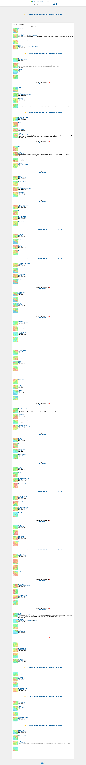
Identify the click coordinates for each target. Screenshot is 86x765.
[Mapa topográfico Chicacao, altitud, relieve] (15, 60)
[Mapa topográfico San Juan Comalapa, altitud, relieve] (15, 427)
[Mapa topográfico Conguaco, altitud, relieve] (15, 703)
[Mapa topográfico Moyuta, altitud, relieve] (15, 708)
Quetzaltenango (24, 35)
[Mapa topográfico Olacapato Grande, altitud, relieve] (15, 334)
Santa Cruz (35, 620)
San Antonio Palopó (22, 496)
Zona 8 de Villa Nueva (22, 75)
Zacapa (19, 361)
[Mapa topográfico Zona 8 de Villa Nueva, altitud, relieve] (15, 77)
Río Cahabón (20, 677)
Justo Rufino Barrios (22, 501)
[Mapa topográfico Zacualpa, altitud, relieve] (15, 130)
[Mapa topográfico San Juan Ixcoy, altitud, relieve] (15, 714)
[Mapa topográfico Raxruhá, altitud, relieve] (15, 514)
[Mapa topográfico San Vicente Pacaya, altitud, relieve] (15, 194)
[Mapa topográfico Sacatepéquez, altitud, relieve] (15, 223)
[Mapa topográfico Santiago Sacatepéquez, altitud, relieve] (15, 509)
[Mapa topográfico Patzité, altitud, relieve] (15, 527)
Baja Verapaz (24, 251)
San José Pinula (21, 584)
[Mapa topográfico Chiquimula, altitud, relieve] (15, 358)
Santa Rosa (24, 177)
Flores (19, 152)
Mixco (19, 589)
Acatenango (20, 98)
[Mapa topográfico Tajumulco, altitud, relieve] (15, 135)
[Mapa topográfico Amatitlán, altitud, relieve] (15, 615)
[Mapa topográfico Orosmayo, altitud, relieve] (15, 339)
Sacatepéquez (21, 221)
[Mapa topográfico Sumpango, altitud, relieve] (15, 644)
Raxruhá (20, 512)
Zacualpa (20, 128)
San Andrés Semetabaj (23, 40)
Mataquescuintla (21, 536)
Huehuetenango (21, 298)
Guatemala (20, 28)
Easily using (44, 14)
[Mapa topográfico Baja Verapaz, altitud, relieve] (15, 270)
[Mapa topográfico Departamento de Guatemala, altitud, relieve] (15, 265)
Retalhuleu (20, 390)
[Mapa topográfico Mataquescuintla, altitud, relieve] (15, 538)
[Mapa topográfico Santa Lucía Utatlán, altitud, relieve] (15, 690)
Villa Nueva (34, 76)
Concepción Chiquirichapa (23, 478)
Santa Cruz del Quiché (28, 164)
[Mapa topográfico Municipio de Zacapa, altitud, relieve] (15, 602)
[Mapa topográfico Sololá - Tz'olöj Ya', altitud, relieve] (15, 310)
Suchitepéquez (24, 59)
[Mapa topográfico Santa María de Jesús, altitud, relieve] (15, 410)
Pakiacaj (20, 163)
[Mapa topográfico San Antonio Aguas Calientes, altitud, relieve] (15, 737)
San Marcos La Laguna (23, 717)
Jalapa (19, 210)
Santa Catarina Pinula (22, 530)
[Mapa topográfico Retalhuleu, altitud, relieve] (15, 392)
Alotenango (20, 659)
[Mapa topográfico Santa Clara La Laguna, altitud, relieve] (15, 119)
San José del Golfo (22, 181)
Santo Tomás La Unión (23, 379)
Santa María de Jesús (22, 408)
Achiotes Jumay (30, 620)
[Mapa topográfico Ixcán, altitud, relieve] (15, 749)
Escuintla (20, 69)
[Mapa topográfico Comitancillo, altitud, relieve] (15, 556)
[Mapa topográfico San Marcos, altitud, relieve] (15, 241)
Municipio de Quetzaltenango (32, 35)
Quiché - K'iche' (21, 292)
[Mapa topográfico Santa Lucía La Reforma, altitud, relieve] (15, 650)
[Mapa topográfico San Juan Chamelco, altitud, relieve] (15, 597)
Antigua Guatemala (22, 454)
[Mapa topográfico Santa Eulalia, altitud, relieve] (15, 543)
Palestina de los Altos (22, 483)
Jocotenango (21, 730)
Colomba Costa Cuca (22, 350)
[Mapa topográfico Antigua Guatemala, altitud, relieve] (15, 456)
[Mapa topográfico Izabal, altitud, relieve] (15, 89)
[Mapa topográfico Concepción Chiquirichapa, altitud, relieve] (15, 480)
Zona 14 (19, 122)
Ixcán (19, 747)
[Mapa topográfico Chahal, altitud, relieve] (15, 626)
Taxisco (19, 630)
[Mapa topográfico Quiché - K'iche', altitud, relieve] (15, 294)
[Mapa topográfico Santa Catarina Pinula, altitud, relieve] (15, 532)
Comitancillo (21, 554)
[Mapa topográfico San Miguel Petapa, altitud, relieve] (15, 95)
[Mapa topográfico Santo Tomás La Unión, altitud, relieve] (15, 381)
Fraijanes (20, 63)
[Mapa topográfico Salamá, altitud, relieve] (15, 252)
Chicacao (20, 58)
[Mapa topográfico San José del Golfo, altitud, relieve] (15, 183)
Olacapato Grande (22, 332)
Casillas (19, 176)
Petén (23, 153)
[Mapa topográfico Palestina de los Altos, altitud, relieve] (15, 485)
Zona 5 (19, 45)
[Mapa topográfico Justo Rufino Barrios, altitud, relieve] (15, 503)
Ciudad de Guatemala (35, 46)
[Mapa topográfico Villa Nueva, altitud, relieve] (15, 106)
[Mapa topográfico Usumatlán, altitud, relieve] (15, 684)
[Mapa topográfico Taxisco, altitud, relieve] (15, 632)
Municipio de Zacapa (22, 600)
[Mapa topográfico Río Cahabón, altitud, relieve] (15, 679)
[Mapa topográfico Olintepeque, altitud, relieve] (15, 655)
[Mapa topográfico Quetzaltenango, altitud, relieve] (15, 561)
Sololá (23, 41)
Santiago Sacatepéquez (23, 507)
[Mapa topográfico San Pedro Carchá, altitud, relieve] (15, 218)
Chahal (19, 624)
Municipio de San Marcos (23, 205)
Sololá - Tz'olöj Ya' (22, 308)
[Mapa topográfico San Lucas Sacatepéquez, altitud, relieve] (15, 567)
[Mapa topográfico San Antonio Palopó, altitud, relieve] (15, 498)
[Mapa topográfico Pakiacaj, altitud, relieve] (15, 165)
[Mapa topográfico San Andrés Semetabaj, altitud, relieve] (15, 42)
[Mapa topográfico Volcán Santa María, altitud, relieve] (15, 36)
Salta (22, 333)
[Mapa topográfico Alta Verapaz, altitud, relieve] (15, 281)
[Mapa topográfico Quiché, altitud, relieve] (15, 148)
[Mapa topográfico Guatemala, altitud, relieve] (15, 30)
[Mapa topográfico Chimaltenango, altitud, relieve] (15, 276)
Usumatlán (20, 683)
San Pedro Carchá (22, 216)
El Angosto (20, 321)
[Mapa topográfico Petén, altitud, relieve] (15, 305)
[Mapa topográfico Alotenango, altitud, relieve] (15, 661)
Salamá (19, 250)
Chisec (19, 672)
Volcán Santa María (22, 34)
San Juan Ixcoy (21, 712)
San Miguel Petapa (22, 93)
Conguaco (20, 701)
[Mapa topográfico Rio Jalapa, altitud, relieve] (15, 621)
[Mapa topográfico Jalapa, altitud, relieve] (15, 212)
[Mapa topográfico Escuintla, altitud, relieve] (15, 71)
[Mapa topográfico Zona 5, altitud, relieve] (15, 47)
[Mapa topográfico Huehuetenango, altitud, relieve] (15, 299)
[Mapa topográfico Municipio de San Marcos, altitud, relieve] (15, 207)
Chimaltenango (24, 99)
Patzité (19, 525)
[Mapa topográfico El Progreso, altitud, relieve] (15, 236)
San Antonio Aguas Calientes (24, 735)
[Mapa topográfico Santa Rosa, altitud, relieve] (15, 440)
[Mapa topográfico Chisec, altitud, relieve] (15, 674)
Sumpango (20, 643)
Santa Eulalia (21, 541)
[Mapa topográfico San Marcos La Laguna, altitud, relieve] (15, 719)
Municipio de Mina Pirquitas (28, 339)
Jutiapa (19, 385)
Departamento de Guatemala (26, 46)
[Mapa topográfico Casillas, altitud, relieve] (15, 178)
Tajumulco (20, 133)
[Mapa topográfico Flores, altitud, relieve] (15, 154)
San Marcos (24, 134)
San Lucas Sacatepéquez (23, 565)
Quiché (23, 129)
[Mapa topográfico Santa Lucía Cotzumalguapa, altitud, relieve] (15, 422)
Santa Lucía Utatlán (22, 688)
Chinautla (20, 187)
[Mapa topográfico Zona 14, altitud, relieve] (15, 124)
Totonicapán (20, 367)
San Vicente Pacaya (22, 192)
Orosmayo (20, 338)
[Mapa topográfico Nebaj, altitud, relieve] (15, 573)
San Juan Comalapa (22, 425)
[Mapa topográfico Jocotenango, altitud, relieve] (15, 732)
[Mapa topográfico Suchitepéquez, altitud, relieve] (15, 451)
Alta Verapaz (24, 217)
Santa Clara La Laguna (23, 117)
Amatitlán (20, 613)
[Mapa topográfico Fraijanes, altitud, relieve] (15, 65)
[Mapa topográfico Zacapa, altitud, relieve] (15, 363)
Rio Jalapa (20, 619)
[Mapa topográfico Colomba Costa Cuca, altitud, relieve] (15, 352)
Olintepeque (20, 654)
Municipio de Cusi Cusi (23, 327)
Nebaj (19, 571)
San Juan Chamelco (22, 595)
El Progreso (20, 234)
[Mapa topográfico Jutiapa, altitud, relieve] (15, 387)
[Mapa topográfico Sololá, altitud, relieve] (15, 247)
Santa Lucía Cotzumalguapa (24, 420)
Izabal (19, 87)
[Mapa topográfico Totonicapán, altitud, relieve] (15, 368)
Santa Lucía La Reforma (23, 648)
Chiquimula (20, 356)
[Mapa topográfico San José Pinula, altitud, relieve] (15, 586)
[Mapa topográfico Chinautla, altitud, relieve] (15, 189)
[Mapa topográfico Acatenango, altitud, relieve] (15, 100)
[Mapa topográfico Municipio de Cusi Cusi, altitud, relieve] (15, 328)
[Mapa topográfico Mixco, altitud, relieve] (15, 591)
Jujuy (23, 322)
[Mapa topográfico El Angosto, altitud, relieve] (15, 323)
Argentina (19, 322)
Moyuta (19, 706)
